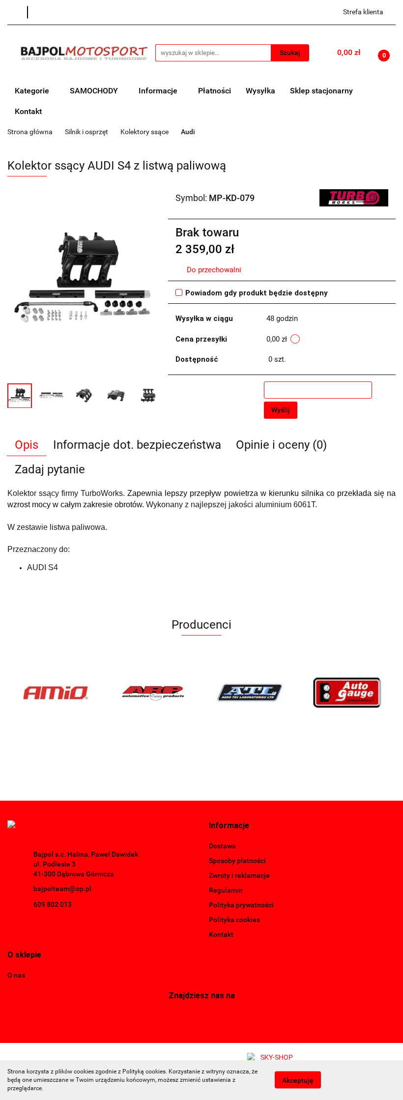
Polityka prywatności (241, 905)
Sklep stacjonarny (321, 90)
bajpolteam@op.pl (62, 889)
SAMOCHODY (95, 90)
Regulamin (226, 890)
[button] (229, 826)
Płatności (214, 90)
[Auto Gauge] (347, 692)
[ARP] (153, 692)
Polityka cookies (234, 920)
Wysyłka (260, 90)
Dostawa (222, 846)
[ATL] (250, 692)
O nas (16, 975)
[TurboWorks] (353, 197)
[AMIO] (56, 692)
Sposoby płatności (237, 861)
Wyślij (280, 410)
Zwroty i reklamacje (239, 875)
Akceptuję (298, 1080)
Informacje (159, 90)
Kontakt (28, 111)
